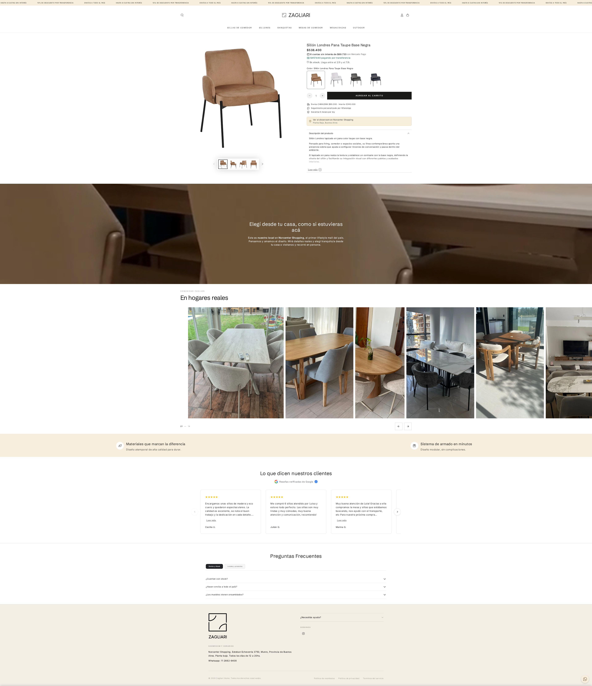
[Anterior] (398, 426)
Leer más (211, 520)
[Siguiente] (408, 426)
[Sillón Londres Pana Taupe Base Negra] (316, 80)
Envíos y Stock (214, 566)
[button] (182, 15)
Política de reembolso (324, 678)
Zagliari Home (223, 678)
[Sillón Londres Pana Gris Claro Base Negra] (355, 80)
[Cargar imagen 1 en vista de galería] (223, 164)
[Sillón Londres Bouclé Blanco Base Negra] (336, 80)
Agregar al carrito (369, 95)
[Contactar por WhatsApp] (585, 679)
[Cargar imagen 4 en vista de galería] (253, 164)
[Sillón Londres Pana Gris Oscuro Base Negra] (375, 80)
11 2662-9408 (229, 660)
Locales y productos (234, 566)
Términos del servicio (373, 678)
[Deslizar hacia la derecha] (262, 164)
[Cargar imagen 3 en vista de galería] (243, 164)
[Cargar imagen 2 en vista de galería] (233, 164)
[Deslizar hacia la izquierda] (214, 164)
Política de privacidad (348, 678)
